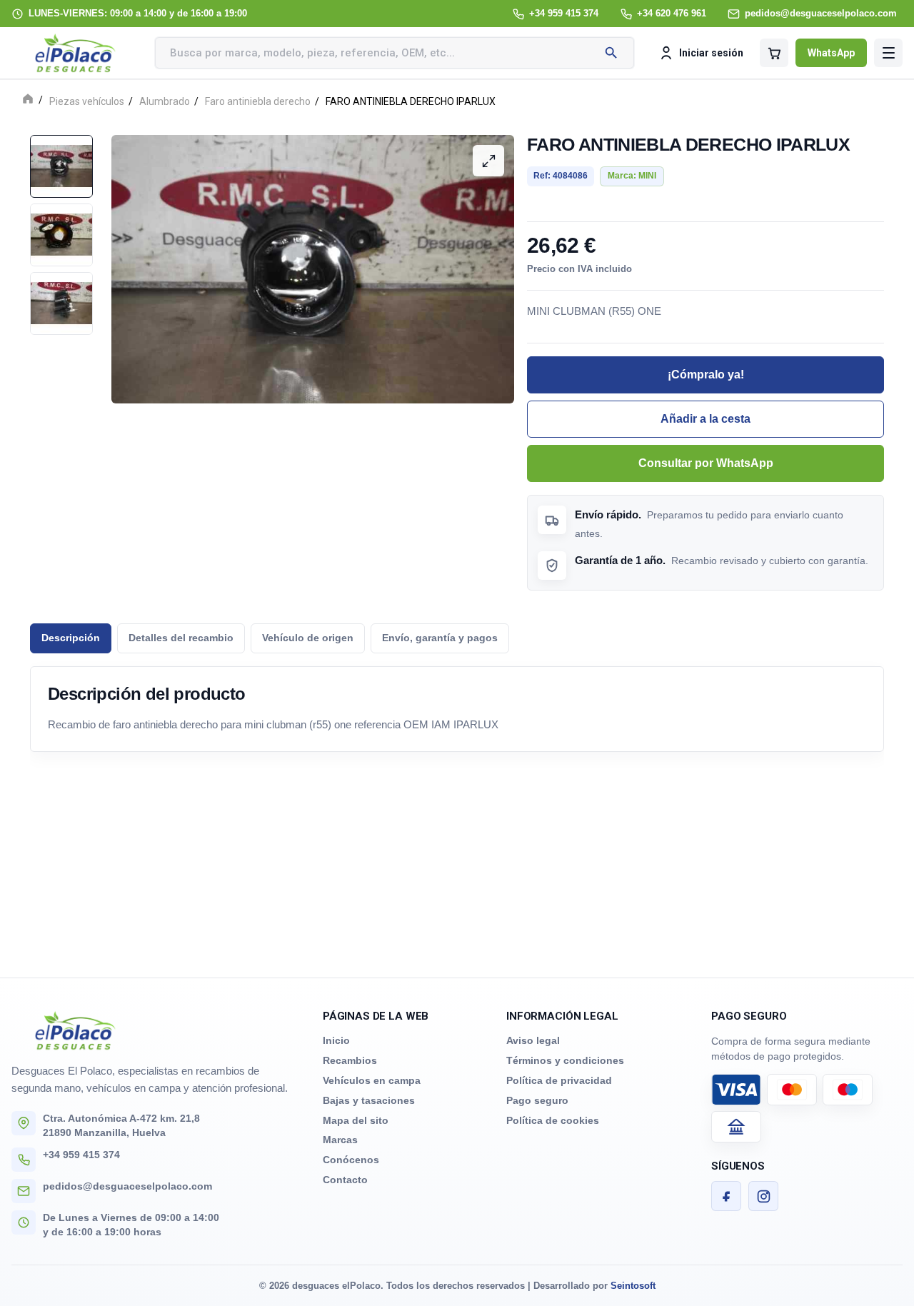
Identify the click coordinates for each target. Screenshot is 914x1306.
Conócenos (351, 1159)
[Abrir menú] (888, 53)
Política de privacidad (559, 1080)
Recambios (350, 1060)
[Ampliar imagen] (488, 160)
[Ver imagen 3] (61, 303)
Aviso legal (533, 1040)
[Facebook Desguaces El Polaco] (726, 1196)
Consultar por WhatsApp (705, 463)
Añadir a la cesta (705, 419)
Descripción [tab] (70, 638)
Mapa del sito (355, 1120)
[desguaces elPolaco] (75, 53)
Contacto (345, 1179)
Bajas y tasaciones (369, 1100)
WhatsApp (831, 53)
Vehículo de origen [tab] (307, 638)
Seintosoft (633, 1285)
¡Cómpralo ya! (706, 374)
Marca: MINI (632, 176)
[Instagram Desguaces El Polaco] (763, 1196)
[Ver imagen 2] (61, 235)
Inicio (336, 1040)
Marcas (340, 1139)
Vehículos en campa (372, 1080)
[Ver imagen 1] (61, 166)
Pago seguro (537, 1100)
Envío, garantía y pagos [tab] (440, 638)
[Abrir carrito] (774, 53)
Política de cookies (552, 1120)
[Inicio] (27, 100)
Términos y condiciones (565, 1060)
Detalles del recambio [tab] (181, 638)
